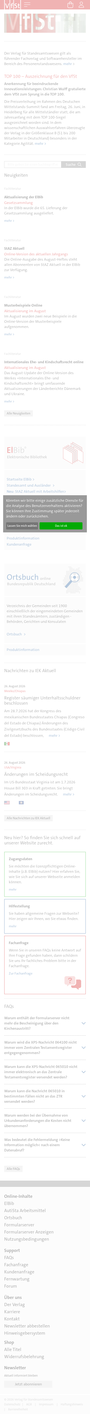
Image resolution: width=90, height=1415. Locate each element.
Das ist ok (61, 526)
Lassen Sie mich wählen (22, 526)
